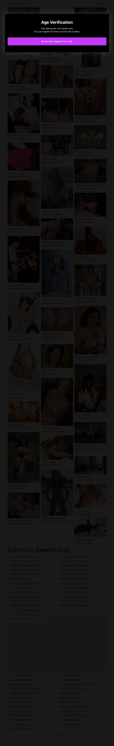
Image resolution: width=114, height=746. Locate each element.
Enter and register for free (57, 41)
